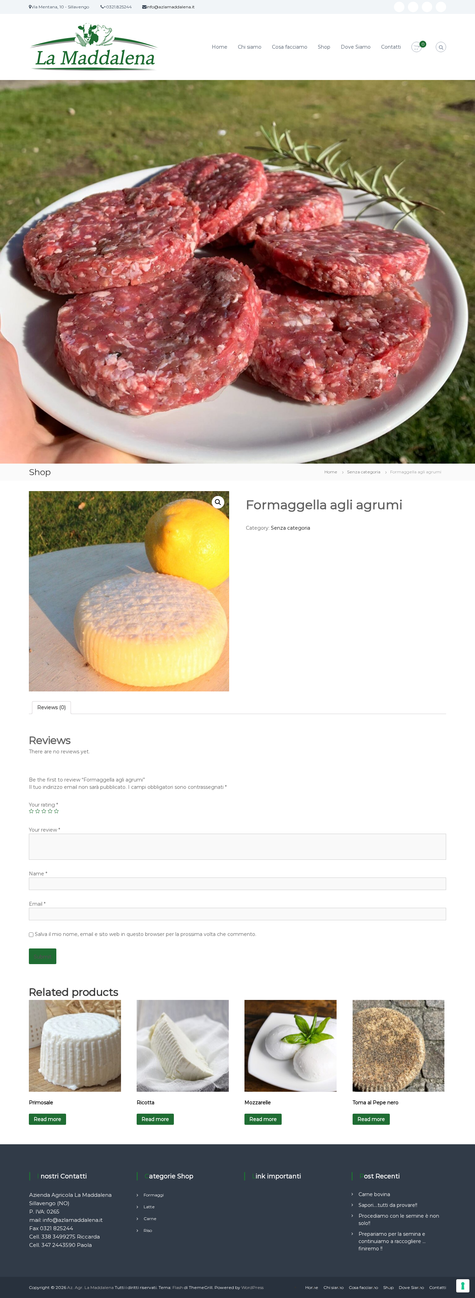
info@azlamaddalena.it (170, 6)
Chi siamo (249, 47)
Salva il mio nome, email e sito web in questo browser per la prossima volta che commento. (145, 934)
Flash (177, 1287)
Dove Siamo (356, 47)
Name (38, 874)
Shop (324, 47)
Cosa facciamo (289, 47)
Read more (47, 1119)
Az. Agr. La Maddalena (90, 1287)
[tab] (51, 707)
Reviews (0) (51, 707)
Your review (44, 830)
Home (219, 47)
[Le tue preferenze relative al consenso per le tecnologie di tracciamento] (462, 1285)
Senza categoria (363, 471)
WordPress (252, 1287)
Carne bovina (374, 1194)
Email (37, 904)
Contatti (391, 47)
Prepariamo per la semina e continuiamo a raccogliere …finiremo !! (392, 1241)
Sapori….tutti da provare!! (388, 1205)
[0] (416, 47)
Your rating (43, 805)
